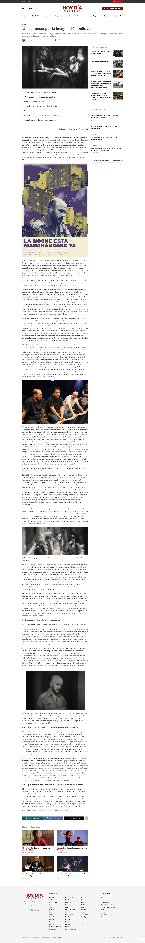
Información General (70, 929)
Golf (66, 907)
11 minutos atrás (95, 120)
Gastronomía (68, 902)
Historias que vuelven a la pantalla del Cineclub (36, 849)
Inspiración (49, 810)
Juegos (102, 909)
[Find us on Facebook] (22, 1)
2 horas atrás (95, 131)
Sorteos (103, 912)
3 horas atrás (95, 141)
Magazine (55, 810)
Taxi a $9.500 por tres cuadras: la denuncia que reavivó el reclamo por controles (101, 73)
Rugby (83, 904)
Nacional (94, 145)
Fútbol (93, 113)
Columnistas (52, 917)
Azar (50, 907)
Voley (82, 924)
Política (79, 16)
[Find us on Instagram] (26, 1)
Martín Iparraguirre (32, 40)
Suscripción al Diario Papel (108, 907)
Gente (67, 904)
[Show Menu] (23, 8)
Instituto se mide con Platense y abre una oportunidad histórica (104, 116)
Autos (50, 904)
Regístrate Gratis (118, 1)
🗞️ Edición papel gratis (112, 8)
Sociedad (83, 909)
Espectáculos (30, 20)
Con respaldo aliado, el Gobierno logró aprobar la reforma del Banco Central (106, 149)
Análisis (70, 16)
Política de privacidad (106, 914)
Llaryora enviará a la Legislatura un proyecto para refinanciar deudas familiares (101, 96)
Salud (82, 907)
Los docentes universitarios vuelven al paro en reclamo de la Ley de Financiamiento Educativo (101, 84)
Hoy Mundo (58, 16)
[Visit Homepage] (72, 8)
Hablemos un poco (70, 909)
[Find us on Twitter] (24, 1)
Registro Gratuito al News (107, 904)
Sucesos (93, 134)
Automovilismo (53, 902)
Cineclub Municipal (31, 810)
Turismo (83, 921)
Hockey (67, 912)
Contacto (103, 917)
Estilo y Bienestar (69, 897)
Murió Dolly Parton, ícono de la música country (37, 875)
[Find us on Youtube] (29, 1)
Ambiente (51, 897)
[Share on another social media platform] (86, 818)
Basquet (51, 909)
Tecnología (84, 917)
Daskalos (59, 937)
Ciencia (51, 914)
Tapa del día (84, 914)
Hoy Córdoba (36, 16)
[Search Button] (120, 16)
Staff (102, 900)
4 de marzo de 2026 (44, 40)
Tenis (82, 919)
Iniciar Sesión (107, 1)
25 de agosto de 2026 (62, 852)
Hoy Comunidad (69, 914)
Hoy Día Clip (68, 919)
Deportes (106, 16)
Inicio (25, 16)
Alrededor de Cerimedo (100, 61)
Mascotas (83, 897)
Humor (67, 926)
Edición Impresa (105, 902)
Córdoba (93, 123)
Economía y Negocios (93, 16)
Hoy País (47, 16)
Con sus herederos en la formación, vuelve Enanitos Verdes (71, 875)
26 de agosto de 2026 (28, 852)
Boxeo (51, 912)
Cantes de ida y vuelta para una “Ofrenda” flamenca (72, 849)
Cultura (51, 921)
